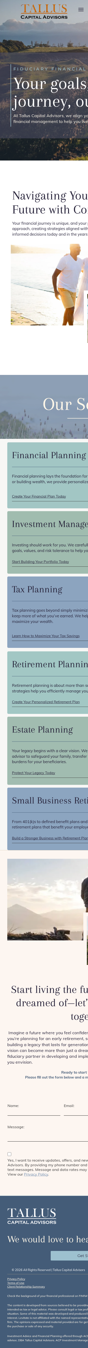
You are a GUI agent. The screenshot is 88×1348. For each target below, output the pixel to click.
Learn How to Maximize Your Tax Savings (46, 636)
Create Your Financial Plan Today (39, 496)
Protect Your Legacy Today (33, 773)
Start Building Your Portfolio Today (40, 561)
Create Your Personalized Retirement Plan (46, 702)
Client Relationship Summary (26, 1286)
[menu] (81, 9)
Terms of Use (15, 1283)
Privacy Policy (36, 1174)
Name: (13, 1105)
